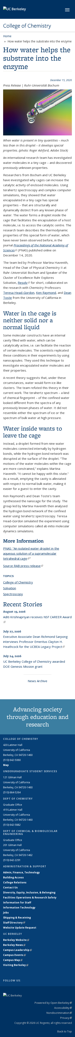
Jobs (6, 912)
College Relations (14, 882)
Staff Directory (14, 922)
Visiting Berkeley (15, 965)
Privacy (66, 1018)
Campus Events (14, 955)
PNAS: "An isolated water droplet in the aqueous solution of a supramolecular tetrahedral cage (31, 553)
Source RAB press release (23, 566)
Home (7, 36)
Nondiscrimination (59, 1013)
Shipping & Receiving (17, 917)
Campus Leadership (17, 950)
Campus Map (12, 960)
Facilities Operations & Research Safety (29, 897)
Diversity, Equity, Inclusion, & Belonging (29, 892)
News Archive (37, 681)
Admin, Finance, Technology (21, 872)
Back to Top (64, 1031)
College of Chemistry (27, 25)
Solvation (9, 588)
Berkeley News (14, 945)
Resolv (24, 282)
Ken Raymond (46, 292)
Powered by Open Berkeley (53, 1003)
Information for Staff (17, 902)
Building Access (13, 877)
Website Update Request (19, 927)
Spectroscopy (13, 594)
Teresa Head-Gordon (18, 292)
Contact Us (10, 887)
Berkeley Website (16, 940)
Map (6, 765)
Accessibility (63, 1008)
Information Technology (19, 907)
